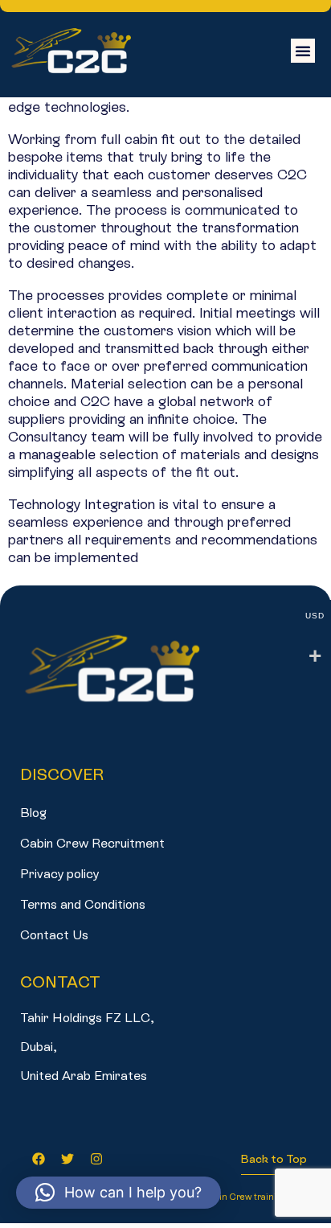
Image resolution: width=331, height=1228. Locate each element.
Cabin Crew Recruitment (92, 843)
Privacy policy (59, 873)
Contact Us (54, 935)
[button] (303, 51)
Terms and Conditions (82, 904)
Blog (33, 812)
